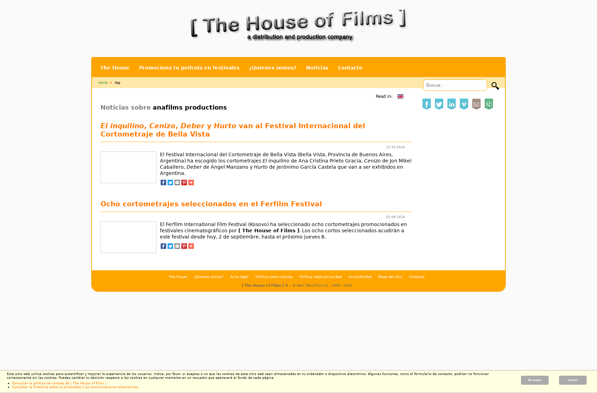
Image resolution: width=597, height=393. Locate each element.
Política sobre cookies (274, 277)
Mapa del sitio (390, 277)
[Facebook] (163, 183)
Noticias (317, 68)
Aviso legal (239, 277)
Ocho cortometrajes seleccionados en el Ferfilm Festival (211, 204)
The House (115, 68)
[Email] (177, 183)
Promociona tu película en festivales (189, 68)
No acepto (534, 380)
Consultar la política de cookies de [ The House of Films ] (59, 383)
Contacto (350, 68)
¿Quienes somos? (272, 68)
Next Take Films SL (313, 285)
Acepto (573, 380)
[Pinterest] (184, 183)
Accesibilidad (360, 277)
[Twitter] (170, 183)
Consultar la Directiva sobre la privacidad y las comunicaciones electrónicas (75, 387)
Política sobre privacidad (321, 277)
